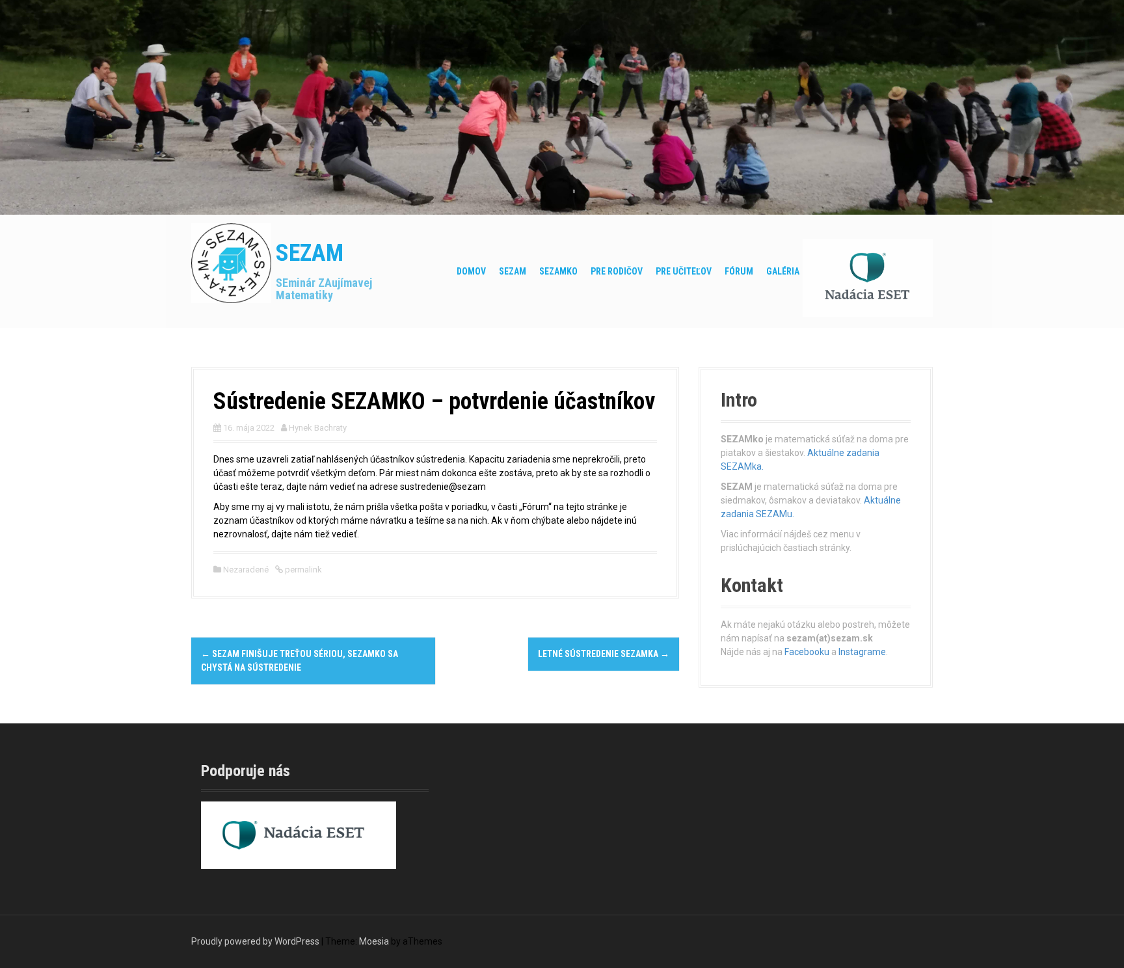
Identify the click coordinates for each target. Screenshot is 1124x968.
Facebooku (806, 652)
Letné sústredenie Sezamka (603, 654)
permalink (302, 569)
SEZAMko (558, 271)
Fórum (739, 271)
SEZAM (309, 253)
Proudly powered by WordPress (255, 941)
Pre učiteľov (684, 271)
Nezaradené (246, 569)
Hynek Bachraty (318, 428)
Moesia (374, 941)
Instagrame (862, 652)
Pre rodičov (617, 271)
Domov (471, 271)
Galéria (782, 271)
